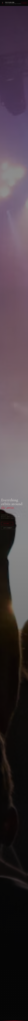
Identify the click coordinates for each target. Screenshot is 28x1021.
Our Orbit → (7, 523)
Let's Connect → (8, 527)
